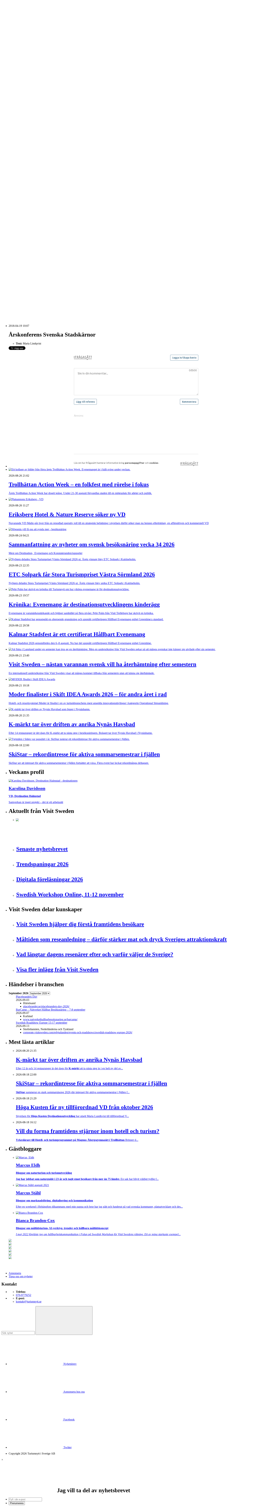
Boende (20, 72)
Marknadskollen (18, 118)
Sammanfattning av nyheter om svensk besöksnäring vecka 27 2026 (54, 290)
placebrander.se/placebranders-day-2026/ (46, 1006)
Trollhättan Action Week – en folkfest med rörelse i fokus (48, 251)
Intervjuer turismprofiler (29, 141)
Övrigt (19, 225)
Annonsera (15, 15)
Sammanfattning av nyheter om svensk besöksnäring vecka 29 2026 (54, 280)
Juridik (20, 186)
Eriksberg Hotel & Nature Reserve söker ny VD (43, 254)
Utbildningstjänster (26, 219)
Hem (11, 63)
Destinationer (23, 76)
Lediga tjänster (24, 108)
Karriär (13, 102)
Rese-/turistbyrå (25, 89)
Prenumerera (16, 1503)
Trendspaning (23, 160)
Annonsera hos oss (74, 1391)
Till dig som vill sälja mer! (30, 232)
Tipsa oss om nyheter (21, 1276)
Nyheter (13, 66)
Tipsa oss (14, 12)
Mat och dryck (24, 199)
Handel (20, 79)
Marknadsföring (25, 144)
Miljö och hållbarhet (27, 203)
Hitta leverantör (17, 170)
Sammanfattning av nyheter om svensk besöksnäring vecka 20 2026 (54, 296)
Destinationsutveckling (22, 98)
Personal (21, 206)
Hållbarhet (22, 138)
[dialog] (132, 1481)
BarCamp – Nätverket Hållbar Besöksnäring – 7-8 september (50, 1009)
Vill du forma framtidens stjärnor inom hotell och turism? (48, 277)
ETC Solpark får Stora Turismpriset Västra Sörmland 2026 (49, 261)
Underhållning (24, 216)
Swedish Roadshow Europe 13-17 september (41, 1022)
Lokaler (20, 193)
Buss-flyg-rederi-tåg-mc (29, 95)
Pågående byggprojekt (28, 147)
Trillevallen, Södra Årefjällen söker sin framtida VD (45, 283)
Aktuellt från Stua (26, 167)
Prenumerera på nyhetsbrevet (26, 310)
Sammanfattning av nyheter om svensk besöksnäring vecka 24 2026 (54, 293)
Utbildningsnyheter (27, 115)
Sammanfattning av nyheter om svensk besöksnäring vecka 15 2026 (54, 299)
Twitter (67, 1447)
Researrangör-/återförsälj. (30, 92)
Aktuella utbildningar (28, 105)
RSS (11, 306)
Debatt (19, 125)
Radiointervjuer (25, 154)
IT (17, 183)
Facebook (69, 1419)
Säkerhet (21, 212)
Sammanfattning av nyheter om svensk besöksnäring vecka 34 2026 (54, 258)
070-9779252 (23, 1295)
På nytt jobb (23, 111)
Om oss (13, 22)
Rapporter (21, 157)
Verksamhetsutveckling (29, 222)
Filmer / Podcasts (25, 134)
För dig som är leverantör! (30, 229)
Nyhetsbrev (70, 1363)
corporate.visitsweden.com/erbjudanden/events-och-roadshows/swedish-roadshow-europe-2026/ (77, 1032)
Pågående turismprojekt (29, 151)
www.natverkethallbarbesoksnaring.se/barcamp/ (50, 1019)
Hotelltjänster (23, 180)
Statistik (20, 164)
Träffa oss (14, 25)
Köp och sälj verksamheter (31, 190)
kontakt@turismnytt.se (28, 1301)
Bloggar (20, 121)
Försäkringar (23, 177)
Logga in (14, 242)
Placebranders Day (26, 996)
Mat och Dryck (24, 85)
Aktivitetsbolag (24, 69)
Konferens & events (27, 82)
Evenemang (22, 128)
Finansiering (23, 131)
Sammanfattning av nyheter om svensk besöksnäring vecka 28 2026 (54, 286)
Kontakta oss (16, 18)
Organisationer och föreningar (33, 209)
